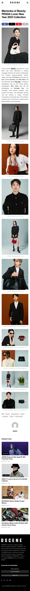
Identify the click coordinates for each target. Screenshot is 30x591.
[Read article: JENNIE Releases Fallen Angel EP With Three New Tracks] (15, 448)
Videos (12, 416)
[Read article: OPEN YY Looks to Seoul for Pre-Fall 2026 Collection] (15, 470)
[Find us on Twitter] (4, 580)
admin (15, 431)
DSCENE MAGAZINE (7, 497)
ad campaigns (15, 414)
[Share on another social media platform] (25, 24)
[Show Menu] (2, 2)
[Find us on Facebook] (1, 580)
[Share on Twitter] (12, 24)
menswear (5, 416)
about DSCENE (8, 558)
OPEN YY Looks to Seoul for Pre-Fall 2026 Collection (14, 480)
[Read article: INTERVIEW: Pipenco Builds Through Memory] (15, 492)
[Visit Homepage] (15, 2)
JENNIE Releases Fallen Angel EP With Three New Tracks (13, 458)
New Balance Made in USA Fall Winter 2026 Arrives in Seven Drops (15, 524)
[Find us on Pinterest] (10, 580)
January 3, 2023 (5, 20)
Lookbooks (6, 475)
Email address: (15, 569)
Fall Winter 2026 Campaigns (10, 519)
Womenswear (18, 416)
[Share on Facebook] (5, 24)
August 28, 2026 (6, 505)
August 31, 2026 (6, 461)
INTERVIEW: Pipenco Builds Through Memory (13, 502)
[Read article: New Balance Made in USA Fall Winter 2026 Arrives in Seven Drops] (15, 514)
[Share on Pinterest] (19, 24)
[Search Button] (27, 2)
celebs (22, 414)
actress (7, 414)
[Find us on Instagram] (7, 580)
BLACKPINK (5, 453)
